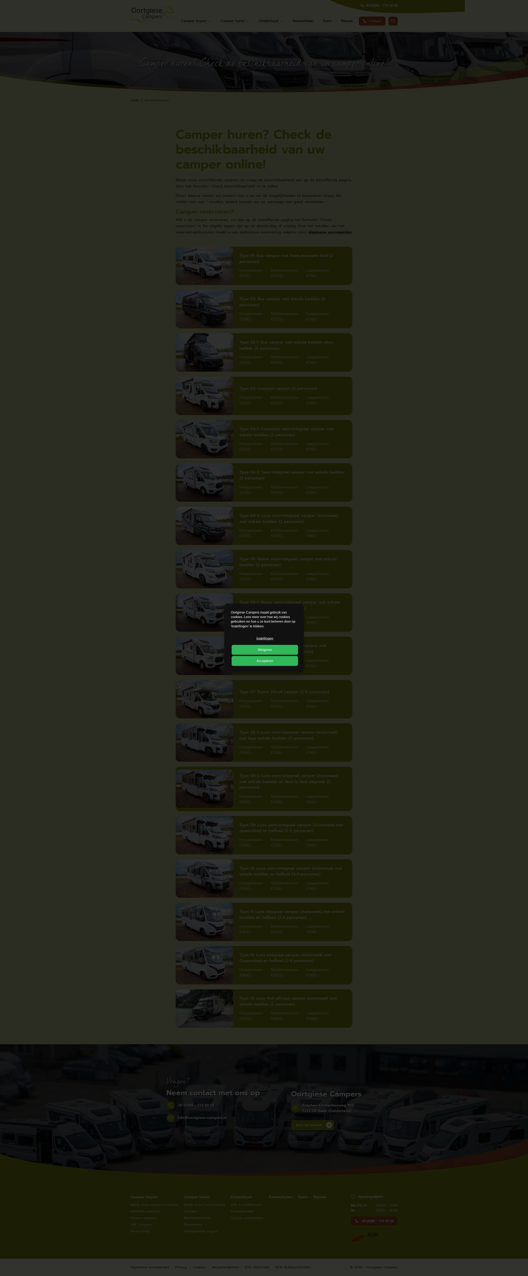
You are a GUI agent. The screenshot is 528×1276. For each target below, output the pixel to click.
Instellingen (264, 638)
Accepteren (265, 661)
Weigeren (265, 649)
